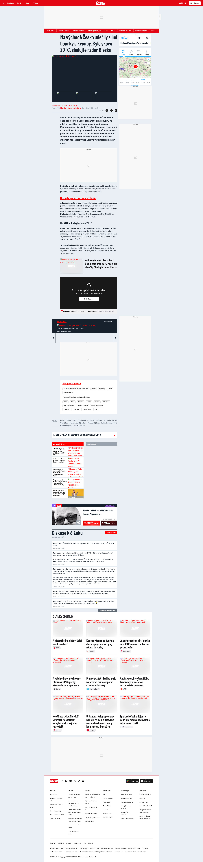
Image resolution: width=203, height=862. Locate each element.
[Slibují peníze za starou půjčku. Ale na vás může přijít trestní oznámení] (76, 493)
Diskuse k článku (67, 532)
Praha (65, 402)
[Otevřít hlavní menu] (3, 3)
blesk (92, 420)
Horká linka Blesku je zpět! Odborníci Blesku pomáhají (59, 460)
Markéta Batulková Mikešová (70, 108)
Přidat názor (111, 533)
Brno (72, 402)
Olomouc (106, 402)
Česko (62, 420)
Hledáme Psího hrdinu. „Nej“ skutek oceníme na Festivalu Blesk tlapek (59, 473)
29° (138, 38)
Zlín (96, 409)
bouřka (82, 425)
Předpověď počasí (71, 383)
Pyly (110, 388)
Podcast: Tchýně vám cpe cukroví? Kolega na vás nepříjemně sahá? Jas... (59, 451)
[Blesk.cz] (101, 3)
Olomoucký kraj (66, 425)
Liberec (97, 402)
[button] (132, 781)
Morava (99, 420)
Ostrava (80, 402)
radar (76, 425)
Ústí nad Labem (69, 405)
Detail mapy (135, 85)
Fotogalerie (62, 321)
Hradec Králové (83, 405)
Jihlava (76, 409)
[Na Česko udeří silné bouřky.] (65, 56)
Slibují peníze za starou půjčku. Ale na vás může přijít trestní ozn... (59, 493)
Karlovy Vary (87, 409)
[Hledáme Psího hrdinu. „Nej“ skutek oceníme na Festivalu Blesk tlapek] (76, 472)
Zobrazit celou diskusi (108, 610)
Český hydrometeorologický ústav (72, 423)
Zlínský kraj (71, 420)
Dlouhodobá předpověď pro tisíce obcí (134, 43)
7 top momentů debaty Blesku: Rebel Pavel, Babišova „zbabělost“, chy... (60, 482)
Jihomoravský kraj (110, 420)
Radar (93, 388)
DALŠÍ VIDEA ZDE (110, 506)
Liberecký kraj (83, 420)
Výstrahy (102, 388)
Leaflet (132, 77)
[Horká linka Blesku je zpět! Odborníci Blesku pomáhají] (76, 462)
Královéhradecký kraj (109, 423)
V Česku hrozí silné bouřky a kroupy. (76, 388)
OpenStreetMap (140, 77)
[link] (62, 781)
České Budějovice (97, 405)
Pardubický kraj (93, 423)
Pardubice (67, 409)
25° (146, 38)
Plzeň (89, 402)
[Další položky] (156, 30)
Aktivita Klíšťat (68, 392)
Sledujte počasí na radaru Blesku (78, 198)
